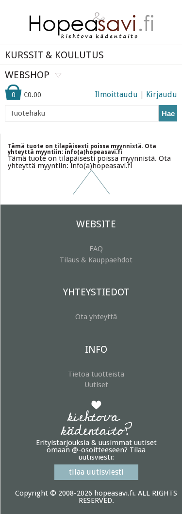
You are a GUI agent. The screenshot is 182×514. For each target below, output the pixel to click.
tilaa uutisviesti (96, 472)
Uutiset (96, 384)
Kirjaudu (161, 94)
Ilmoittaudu (116, 94)
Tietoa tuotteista (96, 374)
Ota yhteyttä (96, 316)
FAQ (96, 248)
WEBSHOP (27, 75)
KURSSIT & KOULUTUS (54, 55)
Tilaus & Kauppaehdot (96, 260)
